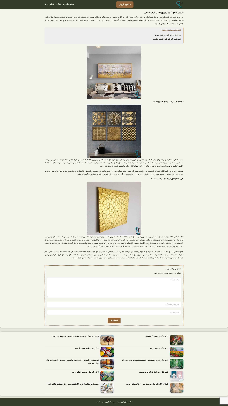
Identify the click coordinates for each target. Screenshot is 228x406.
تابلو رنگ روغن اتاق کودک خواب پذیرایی (153, 372)
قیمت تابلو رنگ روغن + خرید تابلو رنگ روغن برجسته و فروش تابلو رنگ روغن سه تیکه (72, 362)
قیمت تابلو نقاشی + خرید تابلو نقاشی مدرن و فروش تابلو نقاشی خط (73, 384)
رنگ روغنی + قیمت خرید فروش (87, 348)
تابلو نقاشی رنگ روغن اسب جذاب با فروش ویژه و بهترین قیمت (75, 336)
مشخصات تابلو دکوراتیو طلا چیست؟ (167, 35)
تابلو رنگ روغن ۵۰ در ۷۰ (159, 348)
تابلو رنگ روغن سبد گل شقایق (157, 336)
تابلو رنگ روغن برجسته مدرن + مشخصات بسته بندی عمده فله (145, 360)
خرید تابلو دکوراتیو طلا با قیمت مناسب (167, 39)
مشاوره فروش (125, 4)
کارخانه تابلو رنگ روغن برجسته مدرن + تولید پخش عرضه (147, 384)
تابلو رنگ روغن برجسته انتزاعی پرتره (85, 372)
